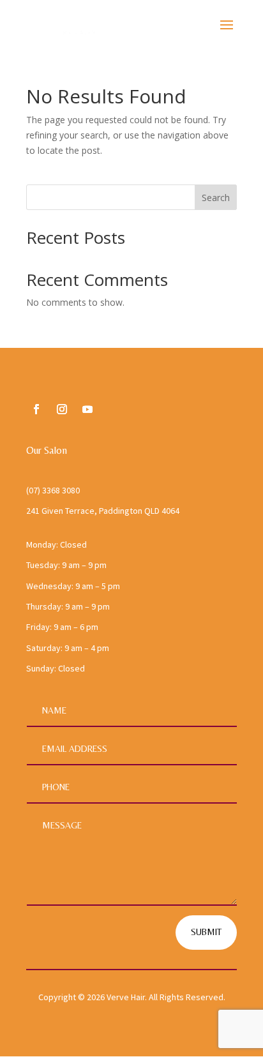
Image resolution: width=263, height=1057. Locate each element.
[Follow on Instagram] (62, 409)
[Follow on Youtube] (87, 409)
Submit (206, 932)
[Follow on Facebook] (36, 409)
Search (216, 197)
